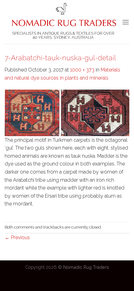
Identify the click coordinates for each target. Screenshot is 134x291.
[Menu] (125, 22)
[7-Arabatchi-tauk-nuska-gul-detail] (67, 112)
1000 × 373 (82, 70)
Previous (17, 237)
